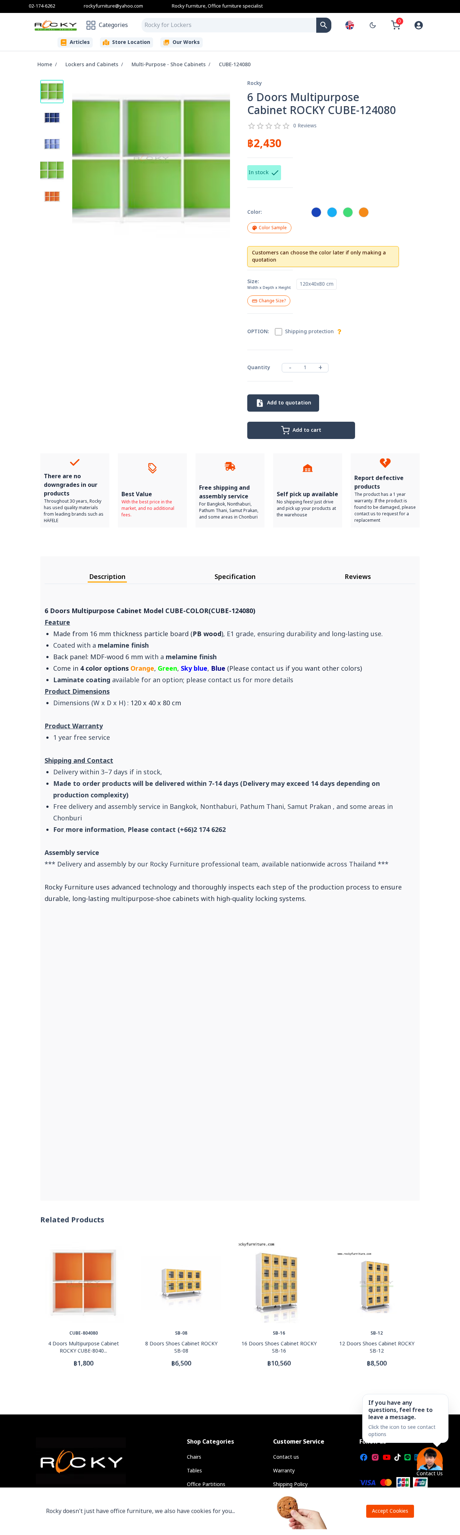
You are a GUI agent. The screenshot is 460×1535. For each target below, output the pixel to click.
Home (44, 64)
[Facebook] (363, 1457)
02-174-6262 (42, 6)
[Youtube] (386, 1457)
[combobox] (229, 25)
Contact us (286, 1457)
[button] (316, 212)
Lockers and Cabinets (91, 64)
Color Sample (273, 228)
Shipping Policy (290, 1484)
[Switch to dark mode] (372, 25)
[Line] (407, 1457)
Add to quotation (289, 403)
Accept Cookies (390, 1511)
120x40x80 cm (317, 284)
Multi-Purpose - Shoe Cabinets (169, 64)
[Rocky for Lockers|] (323, 25)
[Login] (418, 25)
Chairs (194, 1457)
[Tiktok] (397, 1457)
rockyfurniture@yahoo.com (113, 6)
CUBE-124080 (234, 64)
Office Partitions (206, 1484)
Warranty (284, 1471)
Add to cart (307, 430)
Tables (194, 1471)
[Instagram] (375, 1457)
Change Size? (272, 301)
